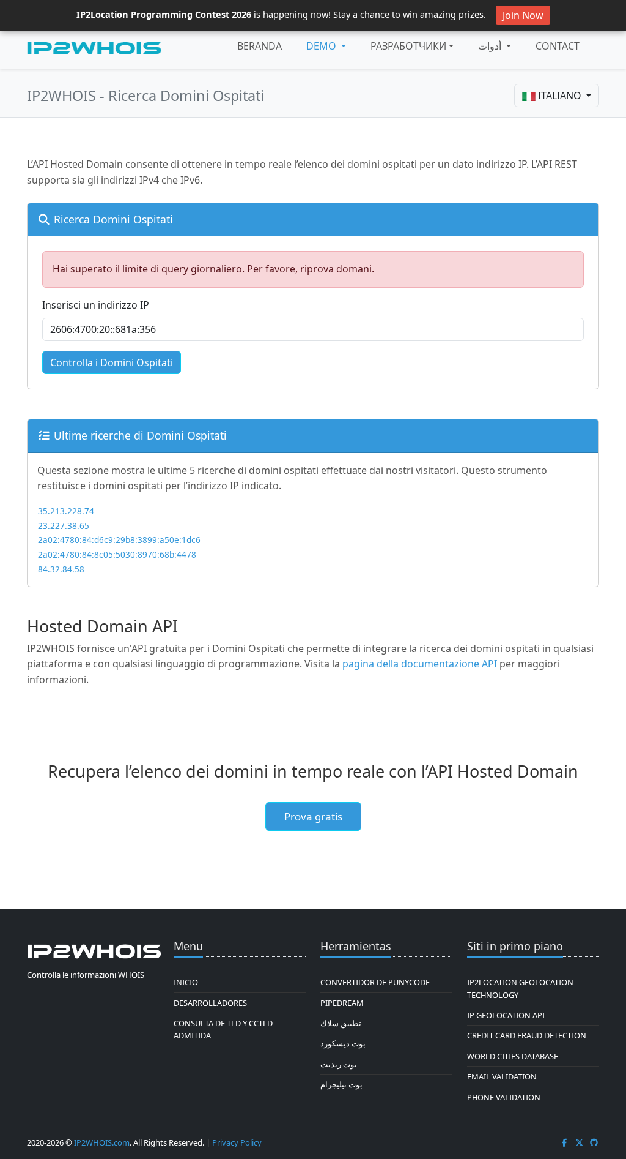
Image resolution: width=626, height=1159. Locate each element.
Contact (558, 46)
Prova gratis (313, 816)
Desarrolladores (210, 1002)
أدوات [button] (491, 46)
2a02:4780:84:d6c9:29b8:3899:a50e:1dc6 (119, 540)
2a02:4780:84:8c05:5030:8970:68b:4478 (117, 554)
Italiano (560, 95)
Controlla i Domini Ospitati (111, 362)
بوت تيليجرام (341, 1084)
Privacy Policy (237, 1142)
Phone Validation (503, 1097)
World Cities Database (512, 1056)
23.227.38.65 (63, 525)
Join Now (523, 15)
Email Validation (502, 1076)
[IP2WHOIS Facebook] (564, 1142)
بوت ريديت (338, 1064)
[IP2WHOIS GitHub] (594, 1142)
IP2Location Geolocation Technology (520, 988)
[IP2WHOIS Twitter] (579, 1142)
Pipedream (342, 1002)
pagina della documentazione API (419, 663)
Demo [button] (322, 46)
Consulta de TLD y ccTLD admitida (223, 1029)
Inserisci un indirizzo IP (95, 305)
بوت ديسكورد (343, 1043)
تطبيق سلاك (340, 1023)
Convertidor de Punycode (375, 982)
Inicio (186, 982)
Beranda (259, 46)
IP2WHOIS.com (102, 1142)
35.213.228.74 (66, 511)
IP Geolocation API (506, 1015)
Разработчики (408, 46)
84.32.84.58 (61, 569)
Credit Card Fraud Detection (526, 1035)
